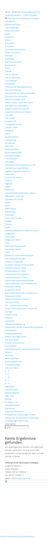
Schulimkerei (10, 346)
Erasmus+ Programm (14, 261)
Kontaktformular (12, 405)
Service (8, 352)
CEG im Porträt (11, 74)
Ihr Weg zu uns (11, 402)
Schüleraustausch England (16, 274)
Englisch (8, 183)
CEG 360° (9, 115)
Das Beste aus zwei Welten (16, 105)
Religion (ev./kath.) (13, 240)
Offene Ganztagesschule (15, 336)
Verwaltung (10, 143)
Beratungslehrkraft (13, 152)
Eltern (7, 133)
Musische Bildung (13, 90)
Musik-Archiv (10, 65)
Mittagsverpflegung (13, 333)
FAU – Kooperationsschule (16, 305)
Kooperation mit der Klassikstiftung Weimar (24, 327)
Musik (7, 34)
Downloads (10, 386)
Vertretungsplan (12, 392)
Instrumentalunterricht (15, 49)
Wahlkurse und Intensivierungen (19, 255)
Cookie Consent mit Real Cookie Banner (17, 536)
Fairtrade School (12, 302)
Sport (7, 252)
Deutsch (8, 180)
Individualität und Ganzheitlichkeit (20, 93)
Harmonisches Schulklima (16, 96)
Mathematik (10, 212)
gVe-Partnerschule (13, 62)
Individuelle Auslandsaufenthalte (19, 280)
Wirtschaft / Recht (13, 249)
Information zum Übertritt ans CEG (20, 165)
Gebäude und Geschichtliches (18, 112)
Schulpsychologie (12, 155)
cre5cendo (9, 321)
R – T (7, 380)
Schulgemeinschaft (13, 124)
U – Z (7, 383)
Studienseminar (12, 137)
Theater (8, 71)
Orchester (9, 37)
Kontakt (8, 399)
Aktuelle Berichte (12, 24)
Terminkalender (12, 27)
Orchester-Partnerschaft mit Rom (19, 265)
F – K (7, 374)
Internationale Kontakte (15, 258)
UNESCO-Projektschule (15, 99)
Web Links (9, 396)
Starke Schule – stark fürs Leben (19, 102)
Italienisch (9, 190)
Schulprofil (9, 83)
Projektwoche (11, 330)
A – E (7, 371)
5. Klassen (9, 46)
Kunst (7, 68)
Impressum (10, 408)
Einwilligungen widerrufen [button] (16, 421)
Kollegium (9, 130)
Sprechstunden (11, 389)
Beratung (9, 146)
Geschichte (10, 236)
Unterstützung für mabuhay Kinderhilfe (22, 349)
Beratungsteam (11, 149)
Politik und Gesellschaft (15, 246)
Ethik (7, 243)
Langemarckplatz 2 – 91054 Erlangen (21, 15)
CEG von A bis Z (12, 368)
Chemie (8, 224)
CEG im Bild (10, 118)
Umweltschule (11, 314)
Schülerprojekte (12, 340)
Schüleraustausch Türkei (16, 277)
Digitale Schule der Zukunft (17, 109)
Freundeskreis (11, 158)
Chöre (7, 40)
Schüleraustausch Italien (16, 268)
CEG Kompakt (11, 80)
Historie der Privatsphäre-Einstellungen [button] (22, 418)
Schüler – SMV (11, 127)
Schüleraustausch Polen (15, 271)
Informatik (9, 215)
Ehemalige (9, 59)
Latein (7, 187)
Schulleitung (10, 140)
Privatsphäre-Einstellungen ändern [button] (20, 414)
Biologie (8, 221)
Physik (7, 227)
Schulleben (10, 162)
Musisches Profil (12, 31)
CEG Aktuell (10, 21)
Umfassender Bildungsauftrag (18, 87)
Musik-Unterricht (12, 52)
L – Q (7, 377)
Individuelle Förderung (15, 324)
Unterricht (9, 174)
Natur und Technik (13, 218)
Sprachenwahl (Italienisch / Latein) (20, 193)
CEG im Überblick (12, 77)
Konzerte (9, 55)
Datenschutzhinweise (14, 411)
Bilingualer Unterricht (14, 196)
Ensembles (10, 43)
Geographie (10, 233)
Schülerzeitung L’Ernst (14, 343)
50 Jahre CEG (10, 121)
